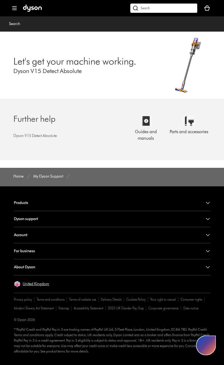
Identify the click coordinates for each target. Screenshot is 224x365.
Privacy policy (23, 299)
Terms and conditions (50, 299)
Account (20, 235)
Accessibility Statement (88, 308)
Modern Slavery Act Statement (34, 308)
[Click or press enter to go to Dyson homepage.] (32, 10)
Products (21, 202)
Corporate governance (163, 308)
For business (24, 251)
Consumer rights (191, 299)
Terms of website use (82, 299)
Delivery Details (111, 299)
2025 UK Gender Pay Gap (126, 308)
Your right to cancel (163, 299)
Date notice (191, 308)
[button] (31, 284)
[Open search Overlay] (163, 8)
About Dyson (24, 267)
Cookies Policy (136, 299)
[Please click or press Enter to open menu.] (14, 8)
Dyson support (26, 219)
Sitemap (63, 308)
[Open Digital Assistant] (206, 345)
